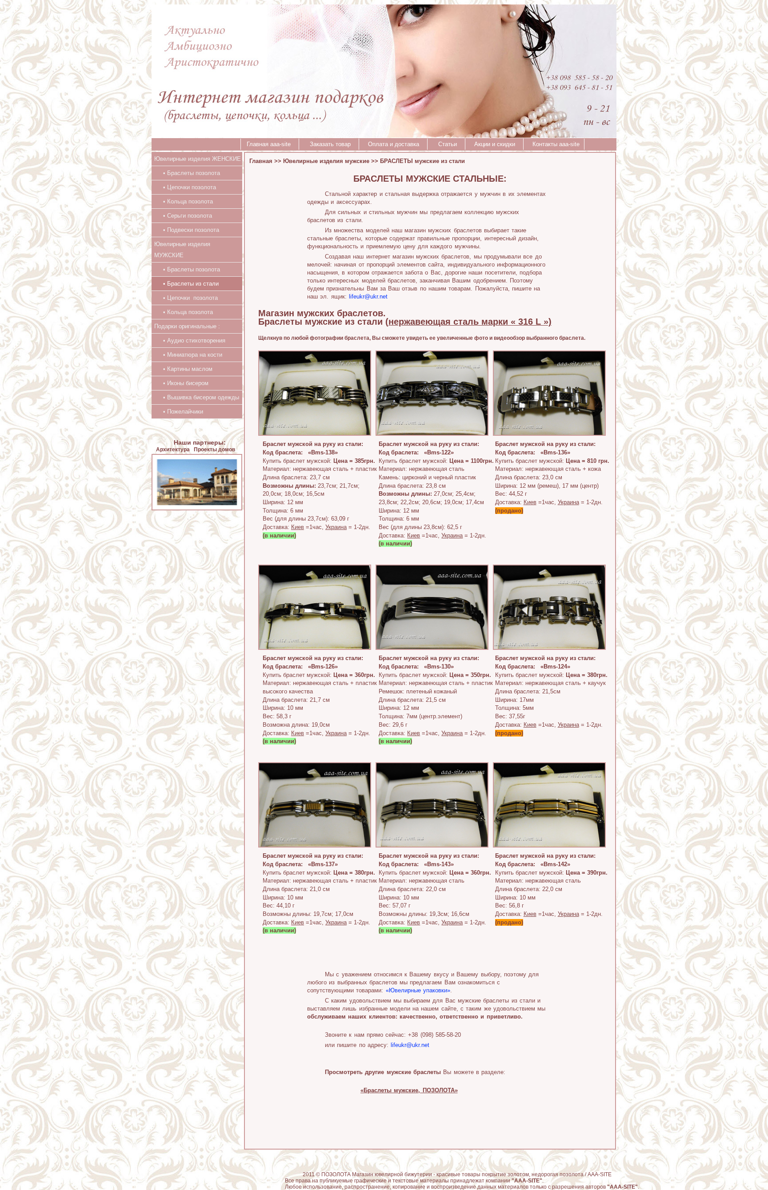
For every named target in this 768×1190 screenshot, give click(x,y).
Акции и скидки (496, 144)
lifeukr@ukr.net (368, 296)
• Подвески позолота (186, 230)
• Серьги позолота (183, 215)
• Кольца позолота (183, 201)
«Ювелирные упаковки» (418, 990)
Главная (260, 161)
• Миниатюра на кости (188, 354)
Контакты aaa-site (556, 144)
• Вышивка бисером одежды (196, 397)
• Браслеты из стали (186, 283)
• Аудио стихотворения (189, 340)
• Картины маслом (183, 369)
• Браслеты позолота (187, 173)
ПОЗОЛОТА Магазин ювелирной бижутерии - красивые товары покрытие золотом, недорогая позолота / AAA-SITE (466, 1174)
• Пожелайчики (178, 411)
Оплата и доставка (395, 144)
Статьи (448, 144)
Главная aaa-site (270, 144)
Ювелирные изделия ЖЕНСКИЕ (197, 158)
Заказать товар (331, 144)
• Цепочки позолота (185, 187)
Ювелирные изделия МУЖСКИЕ (182, 250)
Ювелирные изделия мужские (326, 161)
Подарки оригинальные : (187, 326)
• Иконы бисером (181, 383)
